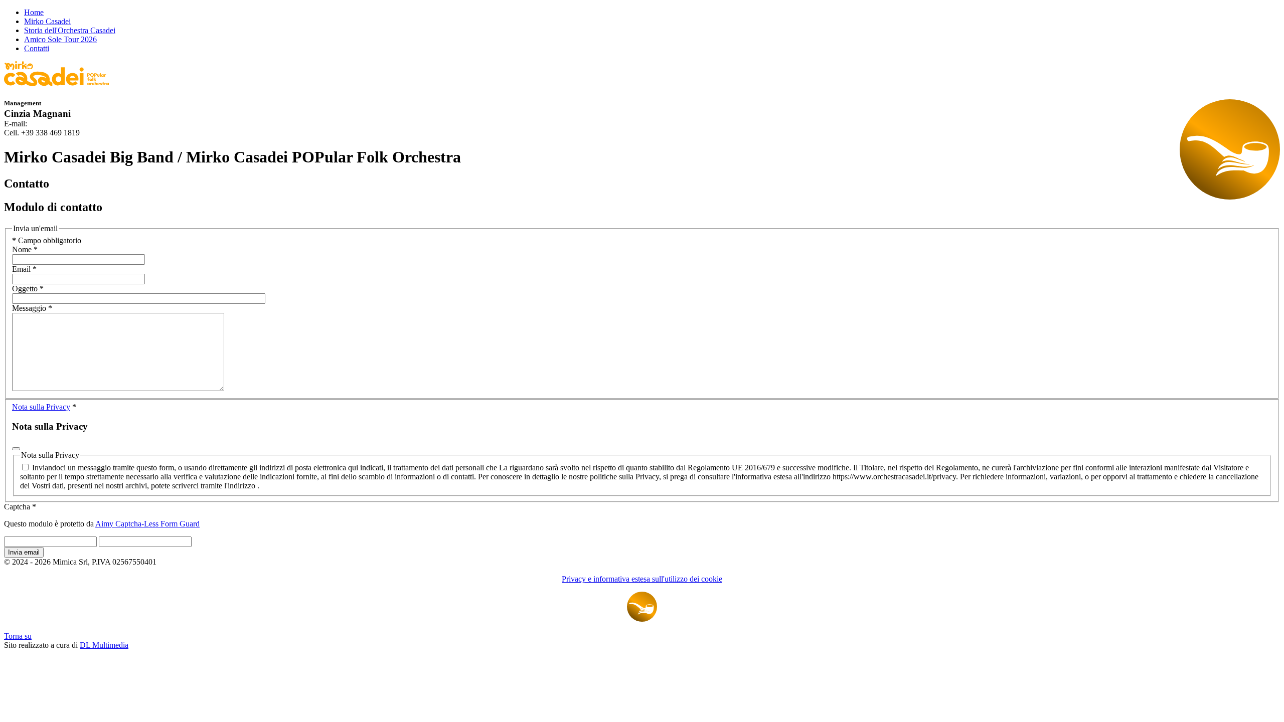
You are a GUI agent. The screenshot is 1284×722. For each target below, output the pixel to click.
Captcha (20, 506)
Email (24, 269)
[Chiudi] (16, 448)
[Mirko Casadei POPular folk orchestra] (56, 83)
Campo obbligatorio (46, 240)
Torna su (18, 636)
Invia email (24, 552)
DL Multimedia (104, 645)
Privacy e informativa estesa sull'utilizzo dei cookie (642, 579)
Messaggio (32, 308)
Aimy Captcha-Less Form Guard (147, 523)
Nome (25, 249)
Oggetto (28, 288)
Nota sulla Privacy (41, 407)
